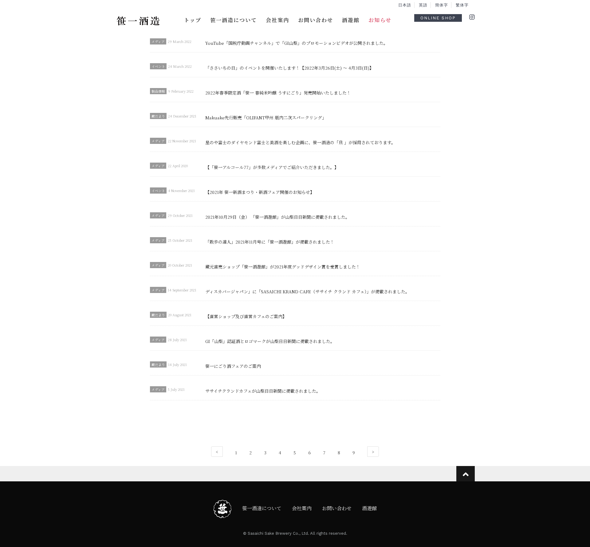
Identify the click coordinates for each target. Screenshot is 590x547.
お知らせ (379, 20)
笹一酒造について (233, 20)
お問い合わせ (315, 20)
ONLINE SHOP (438, 18)
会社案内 (277, 20)
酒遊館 (351, 20)
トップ (192, 20)
